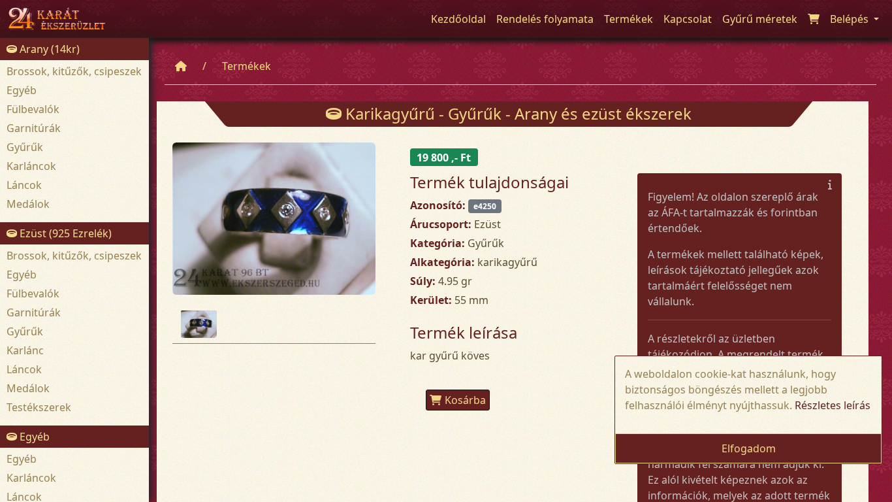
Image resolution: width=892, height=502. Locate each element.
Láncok (24, 185)
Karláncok (31, 166)
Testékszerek (39, 407)
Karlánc (25, 350)
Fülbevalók (33, 109)
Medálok (28, 204)
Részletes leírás (832, 405)
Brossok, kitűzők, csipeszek (74, 71)
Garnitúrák (34, 128)
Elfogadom (749, 448)
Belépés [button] (850, 19)
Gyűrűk (25, 147)
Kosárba (465, 400)
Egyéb (22, 90)
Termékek (246, 66)
